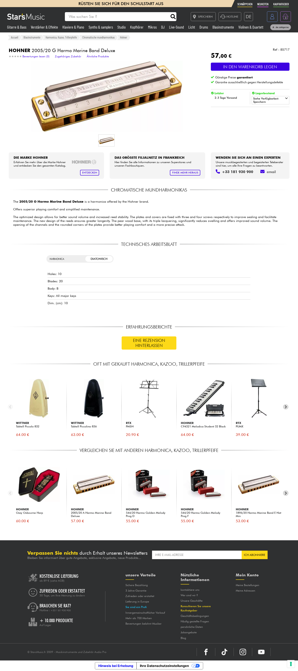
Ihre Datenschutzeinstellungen (164, 666)
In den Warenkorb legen (250, 66)
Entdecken (89, 172)
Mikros (153, 27)
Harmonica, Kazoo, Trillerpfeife (61, 37)
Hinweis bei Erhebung (115, 666)
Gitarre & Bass (17, 27)
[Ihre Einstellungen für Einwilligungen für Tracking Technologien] (291, 664)
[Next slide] (285, 407)
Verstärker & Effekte (45, 27)
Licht (192, 27)
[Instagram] (243, 652)
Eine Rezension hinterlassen (149, 343)
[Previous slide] (10, 407)
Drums (204, 27)
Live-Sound (177, 27)
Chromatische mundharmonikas (98, 37)
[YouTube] (261, 652)
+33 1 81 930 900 (61, 610)
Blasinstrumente (223, 27)
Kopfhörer (137, 27)
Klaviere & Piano (73, 27)
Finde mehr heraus (185, 172)
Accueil (14, 37)
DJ (163, 27)
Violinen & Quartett (250, 27)
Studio (121, 27)
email (271, 172)
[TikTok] (224, 652)
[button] (106, 140)
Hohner (123, 37)
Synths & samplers (101, 27)
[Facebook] (206, 652)
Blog (183, 638)
